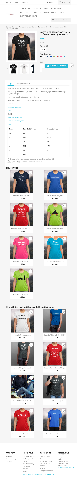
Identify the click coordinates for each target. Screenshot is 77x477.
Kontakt (25, 469)
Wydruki (34, 12)
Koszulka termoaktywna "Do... (55, 261)
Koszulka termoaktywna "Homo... (22, 434)
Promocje (9, 456)
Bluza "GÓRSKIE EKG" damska (22, 401)
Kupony (42, 468)
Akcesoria (24, 12)
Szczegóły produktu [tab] (23, 84)
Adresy (42, 466)
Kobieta (23, 8)
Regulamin (26, 466)
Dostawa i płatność (29, 456)
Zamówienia (44, 459)
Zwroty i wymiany (28, 464)
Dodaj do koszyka (56, 66)
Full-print (44, 8)
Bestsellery (9, 461)
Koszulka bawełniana (15, 107)
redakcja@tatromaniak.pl (66, 467)
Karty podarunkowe (28, 16)
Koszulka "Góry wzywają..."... (22, 368)
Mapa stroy (26, 471)
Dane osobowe (45, 456)
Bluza (9, 111)
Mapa (53, 12)
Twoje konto (45, 453)
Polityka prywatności (29, 459)
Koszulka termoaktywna (16, 121)
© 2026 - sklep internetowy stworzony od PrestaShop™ (38, 474)
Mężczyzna (33, 8)
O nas (25, 461)
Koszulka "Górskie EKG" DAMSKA (54, 335)
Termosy (61, 12)
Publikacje (44, 12)
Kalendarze (56, 8)
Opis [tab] (10, 84)
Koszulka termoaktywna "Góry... (21, 229)
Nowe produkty (11, 459)
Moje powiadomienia (46, 471)
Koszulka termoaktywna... (21, 196)
